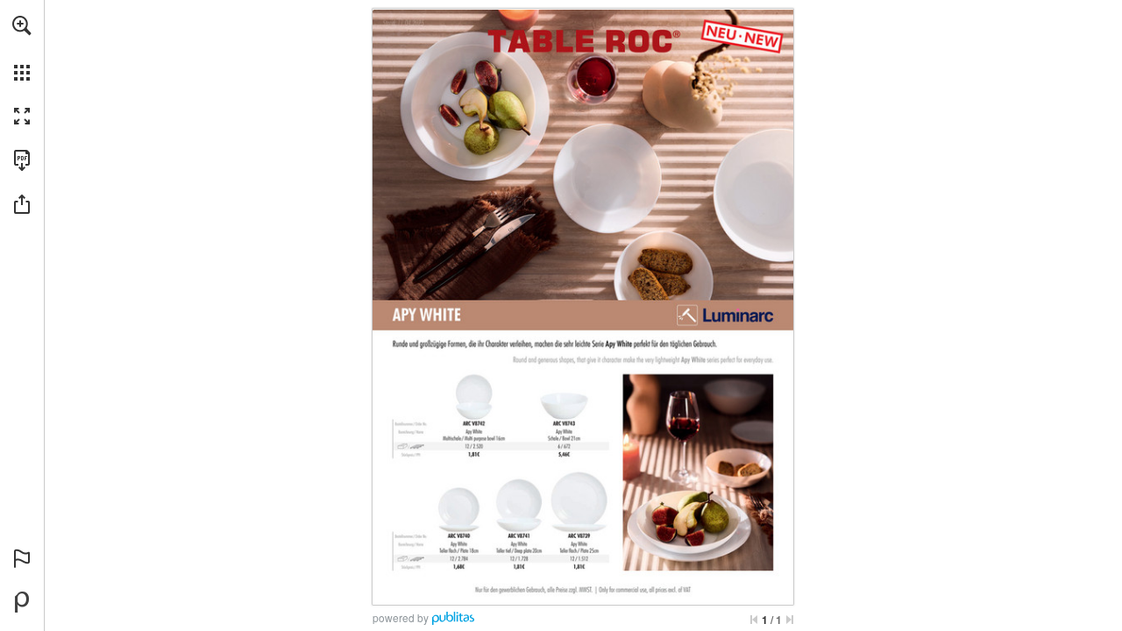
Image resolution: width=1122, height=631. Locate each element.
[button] (22, 25)
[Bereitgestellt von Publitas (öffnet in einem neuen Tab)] (22, 602)
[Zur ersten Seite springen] (753, 619)
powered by (401, 617)
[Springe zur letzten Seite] (789, 619)
